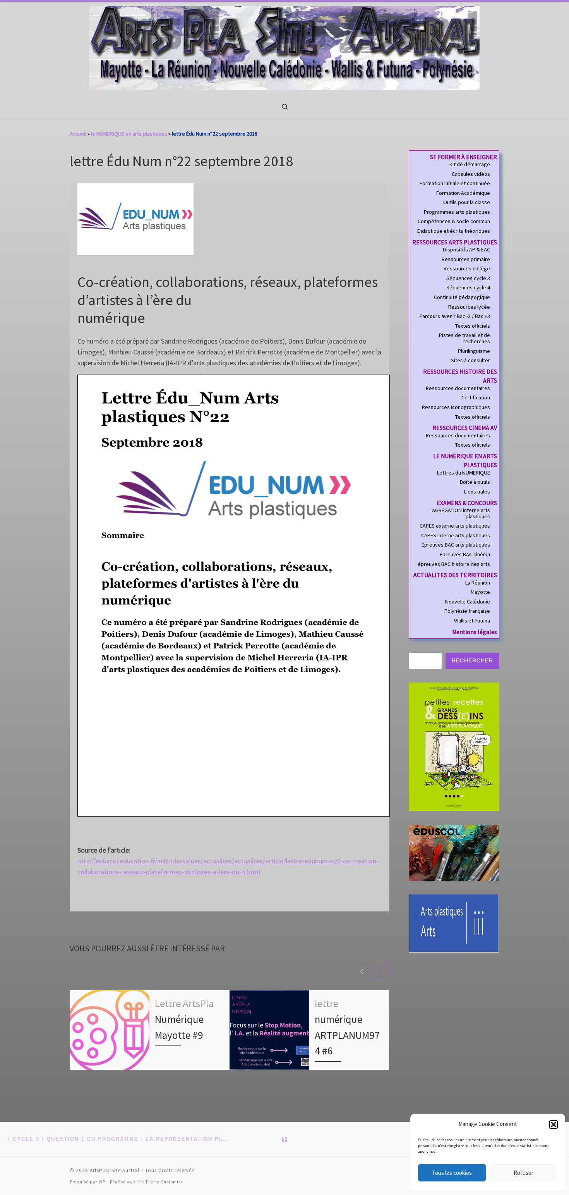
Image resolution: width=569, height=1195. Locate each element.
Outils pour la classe (466, 202)
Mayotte (480, 592)
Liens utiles (477, 492)
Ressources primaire (466, 259)
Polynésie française (467, 611)
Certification (475, 398)
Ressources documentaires (458, 388)
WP (102, 1182)
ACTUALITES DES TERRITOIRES (455, 575)
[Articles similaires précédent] (361, 970)
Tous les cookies (452, 1172)
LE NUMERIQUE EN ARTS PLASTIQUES (465, 460)
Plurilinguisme (474, 351)
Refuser (523, 1172)
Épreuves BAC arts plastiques (456, 545)
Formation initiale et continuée (455, 184)
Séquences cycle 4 (468, 288)
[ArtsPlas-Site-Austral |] (284, 47)
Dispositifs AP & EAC (466, 250)
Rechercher (472, 660)
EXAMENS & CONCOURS (467, 503)
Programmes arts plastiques (457, 212)
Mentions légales (474, 632)
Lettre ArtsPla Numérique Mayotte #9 (184, 1019)
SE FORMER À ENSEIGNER (463, 157)
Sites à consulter (470, 361)
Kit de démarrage (469, 165)
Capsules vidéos (471, 174)
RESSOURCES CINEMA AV (464, 428)
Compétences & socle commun (454, 221)
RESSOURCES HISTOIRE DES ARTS (460, 376)
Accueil (78, 133)
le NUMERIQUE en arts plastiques (129, 133)
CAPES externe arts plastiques (455, 526)
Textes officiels (472, 326)
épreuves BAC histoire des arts (454, 564)
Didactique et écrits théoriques (453, 231)
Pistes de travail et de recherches (464, 338)
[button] (553, 1124)
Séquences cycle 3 (468, 278)
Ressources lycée (469, 307)
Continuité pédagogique (462, 297)
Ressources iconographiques (456, 407)
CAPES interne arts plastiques (455, 536)
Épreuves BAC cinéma (465, 555)
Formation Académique (463, 193)
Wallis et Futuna (472, 621)
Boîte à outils (475, 482)
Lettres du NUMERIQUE (463, 473)
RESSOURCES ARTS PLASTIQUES (454, 242)
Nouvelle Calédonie (467, 602)
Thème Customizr (164, 1182)
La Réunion (477, 583)
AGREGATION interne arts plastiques (461, 513)
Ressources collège (467, 269)
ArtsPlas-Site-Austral (114, 1170)
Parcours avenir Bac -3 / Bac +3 (455, 316)
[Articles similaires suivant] (380, 970)
